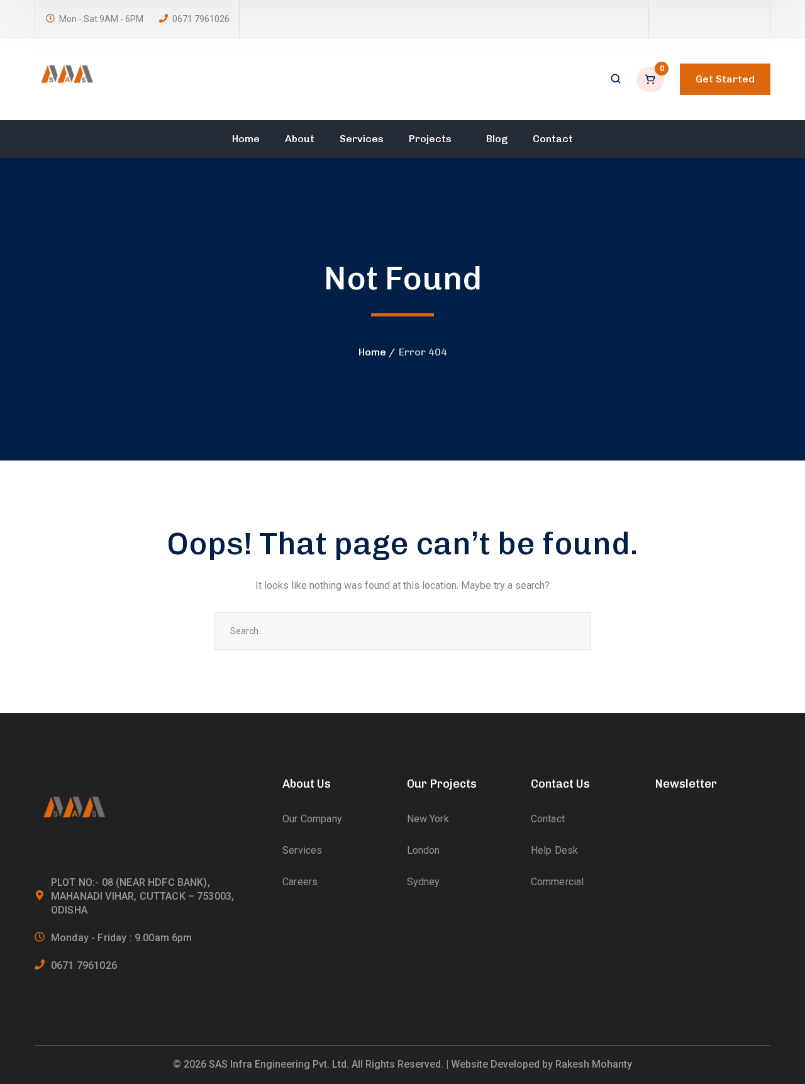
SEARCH (572, 631)
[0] (651, 79)
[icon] (664, 19)
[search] (616, 79)
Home (372, 352)
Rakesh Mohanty (593, 1064)
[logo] (66, 78)
